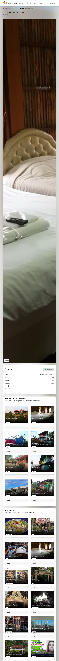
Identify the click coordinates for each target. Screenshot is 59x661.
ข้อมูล (40, 3)
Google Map (50, 369)
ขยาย (7, 360)
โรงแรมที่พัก (11, 8)
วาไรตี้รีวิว (21, 3)
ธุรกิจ (34, 3)
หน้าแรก (10, 3)
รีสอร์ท (17, 8)
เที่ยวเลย (29, 3)
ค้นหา (16, 3)
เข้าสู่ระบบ (52, 3)
